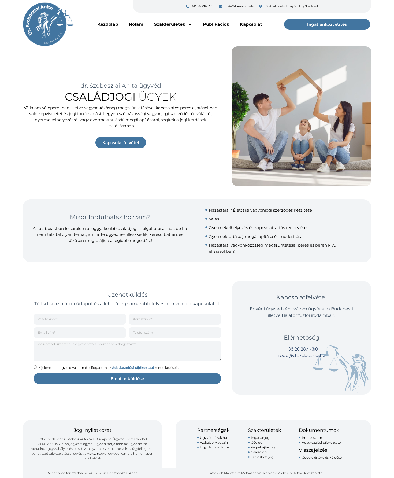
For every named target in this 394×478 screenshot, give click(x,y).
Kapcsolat (251, 24)
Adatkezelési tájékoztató (133, 368)
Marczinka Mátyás (238, 473)
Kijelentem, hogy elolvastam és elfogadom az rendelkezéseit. (108, 368)
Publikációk (216, 24)
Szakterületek (169, 24)
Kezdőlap (107, 24)
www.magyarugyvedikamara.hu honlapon (120, 453)
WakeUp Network (292, 473)
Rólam (136, 24)
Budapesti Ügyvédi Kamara (117, 439)
